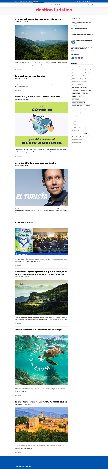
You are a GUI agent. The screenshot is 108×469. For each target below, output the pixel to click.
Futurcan (20, 1)
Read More (18, 69)
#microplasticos (76, 75)
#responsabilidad (87, 75)
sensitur (88, 127)
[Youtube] (90, 1)
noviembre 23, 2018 (19, 404)
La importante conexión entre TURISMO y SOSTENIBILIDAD (41, 402)
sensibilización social (77, 124)
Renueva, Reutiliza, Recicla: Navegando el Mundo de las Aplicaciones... (81, 47)
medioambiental (81, 110)
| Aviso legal (28, 466)
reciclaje (86, 115)
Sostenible (74, 136)
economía (85, 93)
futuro (80, 96)
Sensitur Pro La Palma (77, 130)
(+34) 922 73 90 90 (80, 1)
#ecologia (85, 72)
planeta (79, 115)
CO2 (73, 84)
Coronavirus (75, 90)
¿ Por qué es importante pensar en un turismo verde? (39, 19)
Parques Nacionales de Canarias (30, 76)
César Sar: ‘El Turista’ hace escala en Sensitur (35, 163)
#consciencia (88, 69)
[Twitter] (76, 58)
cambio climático (76, 81)
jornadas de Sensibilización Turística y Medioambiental (81, 106)
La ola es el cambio (24, 222)
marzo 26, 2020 (18, 99)
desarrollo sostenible (86, 90)
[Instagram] (92, 1)
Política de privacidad (20, 466)
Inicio (16, 1)
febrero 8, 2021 (18, 21)
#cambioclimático (76, 66)
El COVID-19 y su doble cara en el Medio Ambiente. (38, 97)
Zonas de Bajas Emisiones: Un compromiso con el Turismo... (79, 29)
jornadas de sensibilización (78, 102)
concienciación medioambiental (79, 87)
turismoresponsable (77, 139)
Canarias (85, 81)
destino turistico (76, 93)
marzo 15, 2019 (18, 224)
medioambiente (76, 113)
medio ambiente (86, 113)
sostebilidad (75, 133)
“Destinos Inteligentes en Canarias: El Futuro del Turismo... (81, 23)
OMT (73, 115)
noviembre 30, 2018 (19, 332)
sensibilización (75, 121)
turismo (89, 136)
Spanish (36, 1)
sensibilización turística (77, 127)
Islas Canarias (75, 99)
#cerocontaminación (77, 69)
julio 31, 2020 (18, 78)
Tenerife (82, 136)
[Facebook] (72, 58)
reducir (87, 119)
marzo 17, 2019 (18, 165)
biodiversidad (88, 78)
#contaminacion (76, 72)
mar (73, 110)
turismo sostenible (76, 142)
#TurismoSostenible (77, 78)
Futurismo (25, 1)
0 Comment (26, 21)
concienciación (80, 84)
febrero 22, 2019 (19, 276)
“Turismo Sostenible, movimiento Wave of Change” (38, 329)
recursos (81, 119)
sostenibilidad (84, 133)
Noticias (30, 1)
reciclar (74, 119)
